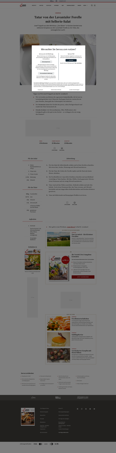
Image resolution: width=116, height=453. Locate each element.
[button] (71, 60)
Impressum (40, 89)
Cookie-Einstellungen (74, 89)
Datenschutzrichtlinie (56, 89)
